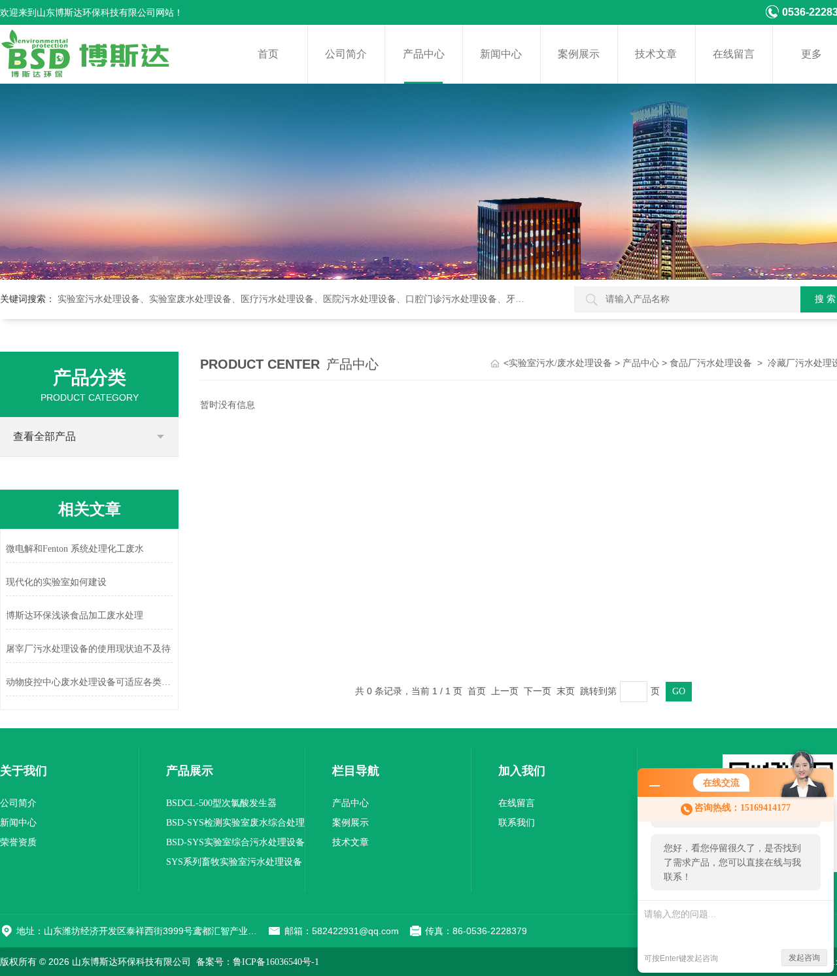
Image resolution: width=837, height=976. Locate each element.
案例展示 (579, 53)
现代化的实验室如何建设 (56, 582)
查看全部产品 (44, 436)
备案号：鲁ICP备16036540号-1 (257, 962)
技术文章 (656, 53)
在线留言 (734, 53)
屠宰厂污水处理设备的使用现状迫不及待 (88, 649)
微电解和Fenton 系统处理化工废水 (75, 549)
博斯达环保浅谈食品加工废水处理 (74, 615)
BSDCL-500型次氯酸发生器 (221, 803)
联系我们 (516, 823)
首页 (268, 53)
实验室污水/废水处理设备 (560, 363)
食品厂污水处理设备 (711, 363)
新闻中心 (501, 53)
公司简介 (346, 53)
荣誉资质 (18, 842)
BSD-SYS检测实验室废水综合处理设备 (235, 825)
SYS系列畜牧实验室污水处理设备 (234, 862)
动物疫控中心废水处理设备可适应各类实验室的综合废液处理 (89, 682)
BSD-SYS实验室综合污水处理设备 (235, 842)
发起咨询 (804, 957)
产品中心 (424, 53)
